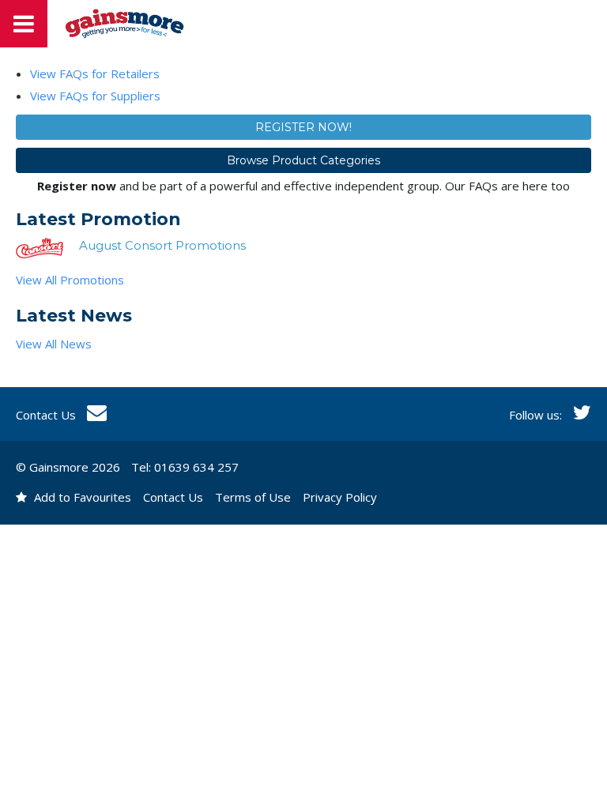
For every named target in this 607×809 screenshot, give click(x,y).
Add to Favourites (81, 497)
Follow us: (537, 415)
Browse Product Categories (303, 160)
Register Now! (303, 127)
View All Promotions (70, 280)
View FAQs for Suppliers (95, 95)
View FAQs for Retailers (95, 73)
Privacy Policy (340, 497)
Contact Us (47, 415)
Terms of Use (253, 497)
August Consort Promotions (162, 245)
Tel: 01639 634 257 (185, 467)
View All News (54, 344)
